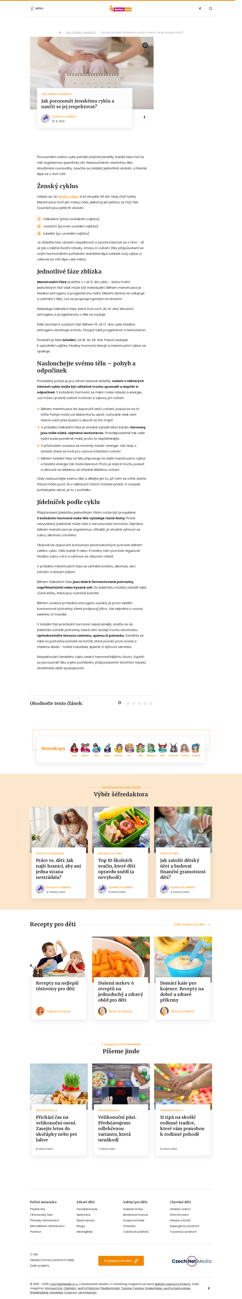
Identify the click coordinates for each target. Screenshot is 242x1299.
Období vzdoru (180, 1209)
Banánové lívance (135, 1215)
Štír (96, 755)
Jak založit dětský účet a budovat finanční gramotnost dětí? (183, 869)
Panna (185, 755)
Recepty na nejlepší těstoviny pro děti (57, 986)
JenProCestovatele (176, 1288)
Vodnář (196, 755)
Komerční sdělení (64, 117)
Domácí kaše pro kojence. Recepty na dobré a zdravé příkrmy (182, 991)
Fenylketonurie (87, 1209)
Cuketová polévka (135, 1232)
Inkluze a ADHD (180, 1220)
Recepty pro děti (110, 853)
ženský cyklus (68, 196)
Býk (163, 755)
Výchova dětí (169, 853)
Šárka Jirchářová (120, 1011)
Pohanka (129, 1226)
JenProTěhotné (88, 1288)
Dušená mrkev (133, 1209)
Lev (129, 755)
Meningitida (84, 1232)
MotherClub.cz (59, 32)
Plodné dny (37, 1209)
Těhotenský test (41, 1215)
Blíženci (151, 755)
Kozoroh (174, 755)
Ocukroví (70, 1293)
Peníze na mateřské (50, 853)
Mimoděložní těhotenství (47, 1226)
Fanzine (138, 1288)
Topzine (126, 1288)
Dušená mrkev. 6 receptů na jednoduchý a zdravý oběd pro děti (120, 991)
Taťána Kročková (58, 1011)
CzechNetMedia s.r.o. (63, 1284)
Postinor (35, 1232)
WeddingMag (39, 1293)
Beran (85, 755)
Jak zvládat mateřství (81, 32)
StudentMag (153, 1288)
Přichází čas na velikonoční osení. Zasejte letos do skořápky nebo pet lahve (56, 1129)
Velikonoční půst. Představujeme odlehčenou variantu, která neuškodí (117, 1129)
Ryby (107, 755)
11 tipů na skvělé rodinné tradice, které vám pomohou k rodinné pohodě (182, 1126)
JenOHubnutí (87, 1293)
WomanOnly (53, 1288)
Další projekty (39, 1266)
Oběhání (70, 1288)
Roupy (81, 1226)
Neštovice (83, 1215)
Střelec (118, 755)
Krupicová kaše (133, 1220)
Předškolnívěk (110, 1288)
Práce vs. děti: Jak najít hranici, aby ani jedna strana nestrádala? (58, 869)
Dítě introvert (179, 1215)
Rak (140, 755)
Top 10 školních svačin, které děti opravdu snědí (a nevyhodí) (117, 869)
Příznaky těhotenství (44, 1220)
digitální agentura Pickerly (172, 1284)
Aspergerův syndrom (184, 1226)
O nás (34, 1254)
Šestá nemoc (86, 1220)
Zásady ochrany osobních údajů (52, 1260)
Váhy (74, 755)
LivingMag (56, 1293)
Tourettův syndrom (183, 1232)
